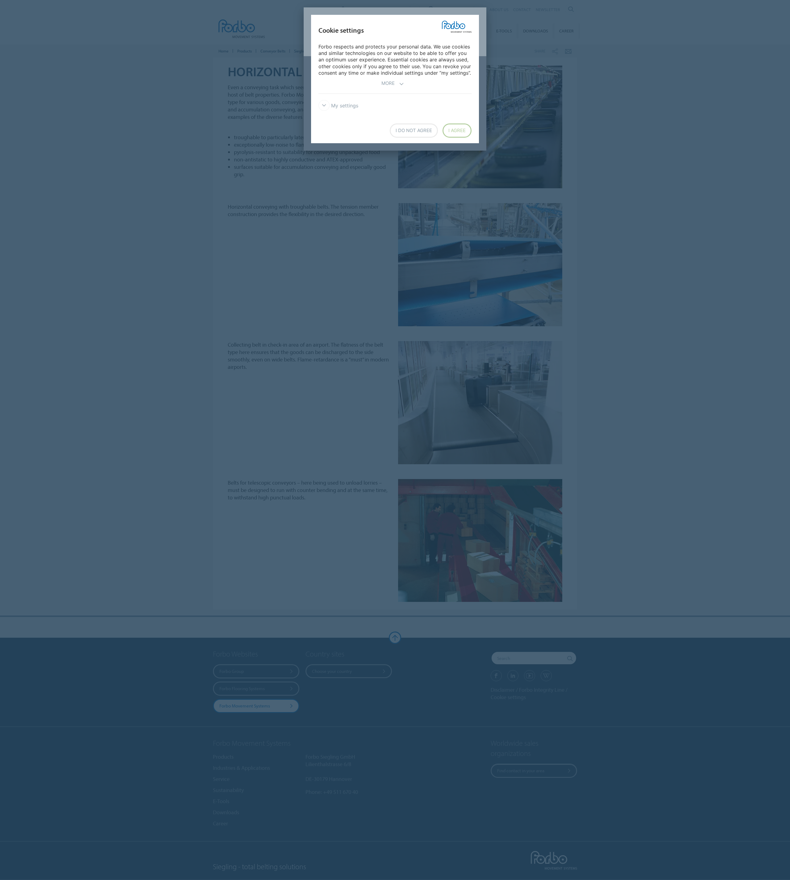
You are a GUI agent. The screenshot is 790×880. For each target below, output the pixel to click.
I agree (457, 130)
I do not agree (414, 130)
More (388, 83)
